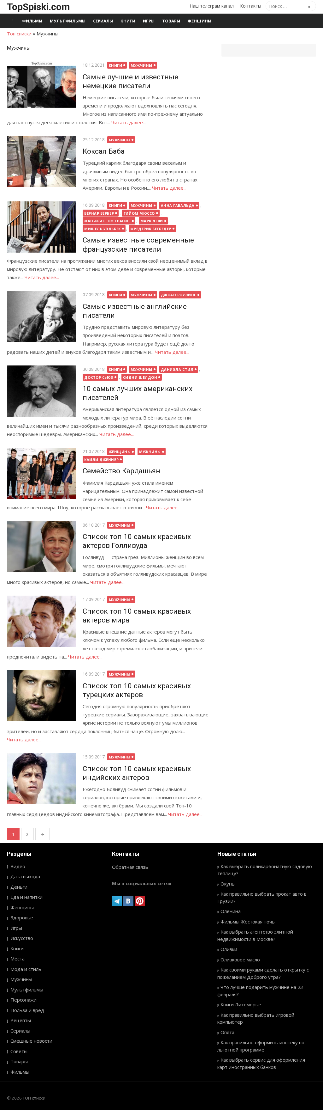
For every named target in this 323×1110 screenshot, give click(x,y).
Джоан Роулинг (178, 294)
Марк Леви (151, 220)
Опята (227, 1032)
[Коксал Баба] (41, 161)
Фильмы (32, 21)
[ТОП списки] (12, 21)
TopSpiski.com (38, 6)
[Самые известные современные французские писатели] (41, 226)
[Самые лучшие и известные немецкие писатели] (41, 86)
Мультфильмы (67, 21)
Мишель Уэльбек (102, 228)
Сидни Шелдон (140, 377)
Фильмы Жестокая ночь (247, 921)
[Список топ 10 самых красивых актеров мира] (41, 621)
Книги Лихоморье (240, 1004)
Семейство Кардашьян (121, 471)
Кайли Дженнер (101, 459)
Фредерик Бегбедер (150, 228)
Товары (171, 21)
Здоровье (21, 917)
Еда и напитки (26, 897)
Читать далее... (128, 122)
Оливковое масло (240, 959)
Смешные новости (31, 1041)
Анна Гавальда (178, 205)
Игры (149, 21)
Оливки (228, 949)
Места (17, 958)
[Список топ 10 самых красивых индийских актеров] (41, 778)
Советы (18, 1051)
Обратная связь (130, 867)
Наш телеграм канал (212, 6)
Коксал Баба (104, 151)
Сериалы (103, 21)
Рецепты (20, 1020)
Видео (17, 866)
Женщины (199, 21)
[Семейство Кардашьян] (41, 473)
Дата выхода (25, 876)
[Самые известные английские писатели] (41, 316)
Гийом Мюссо (139, 213)
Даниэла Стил (177, 369)
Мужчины (141, 65)
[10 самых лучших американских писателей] (41, 390)
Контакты (250, 6)
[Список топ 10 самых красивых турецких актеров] (41, 695)
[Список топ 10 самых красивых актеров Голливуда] (41, 546)
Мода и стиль (25, 969)
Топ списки (19, 33)
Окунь (227, 883)
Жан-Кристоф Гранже (107, 220)
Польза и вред (27, 1010)
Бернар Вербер (99, 213)
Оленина (230, 911)
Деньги (18, 887)
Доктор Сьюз (98, 377)
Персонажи (23, 1000)
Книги (127, 21)
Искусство (21, 938)
